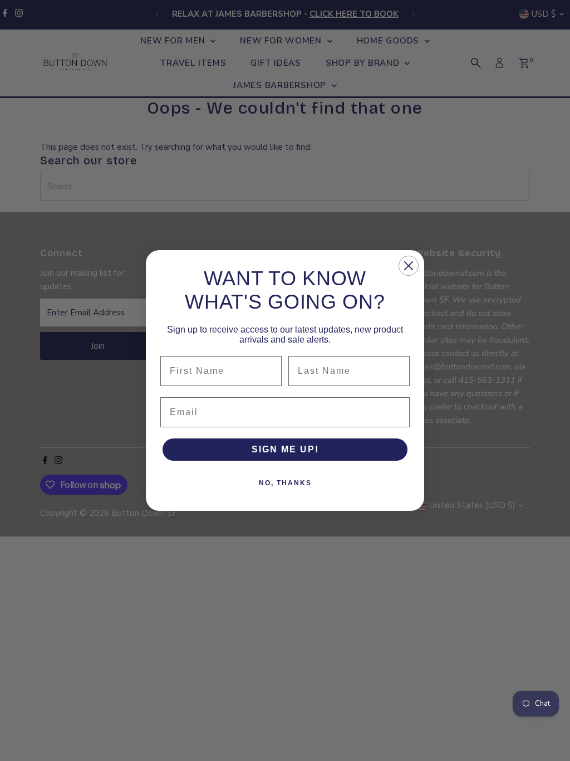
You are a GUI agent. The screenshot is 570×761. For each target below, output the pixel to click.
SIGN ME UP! (285, 449)
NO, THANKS (285, 483)
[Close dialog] (409, 266)
